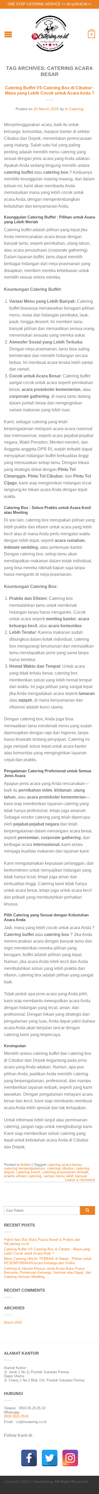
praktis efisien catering (22, 1176)
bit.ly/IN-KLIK (77, 4)
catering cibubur (60, 1168)
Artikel (25, 1164)
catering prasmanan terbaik (65, 1172)
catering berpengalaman (24, 1168)
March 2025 (13, 1322)
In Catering (74, 109)
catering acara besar (64, 1164)
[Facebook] (29, 1450)
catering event (28, 1172)
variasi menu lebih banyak (65, 1176)
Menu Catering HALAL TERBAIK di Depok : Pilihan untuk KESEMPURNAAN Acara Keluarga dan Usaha (48, 1261)
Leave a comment (80, 1180)
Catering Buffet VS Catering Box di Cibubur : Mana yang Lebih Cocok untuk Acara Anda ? (47, 1251)
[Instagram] (70, 1450)
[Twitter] (49, 1450)
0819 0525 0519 (16, 1416)
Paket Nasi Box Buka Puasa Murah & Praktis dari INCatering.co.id (42, 1242)
